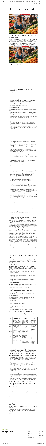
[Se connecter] (41, 2)
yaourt (31, 127)
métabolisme (21, 161)
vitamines (26, 116)
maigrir (17, 95)
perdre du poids (13, 94)
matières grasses (13, 81)
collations (15, 105)
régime (34, 409)
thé (20, 322)
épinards (22, 113)
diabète (35, 248)
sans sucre (12, 99)
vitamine (21, 84)
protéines (30, 100)
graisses (30, 75)
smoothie (15, 325)
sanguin (33, 186)
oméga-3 (24, 196)
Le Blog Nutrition (4, 2)
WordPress (42, 443)
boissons (31, 144)
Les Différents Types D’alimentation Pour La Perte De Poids (22, 36)
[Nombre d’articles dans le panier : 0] (43, 2)
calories (22, 112)
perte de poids (27, 68)
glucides (32, 122)
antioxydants (30, 176)
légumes (21, 103)
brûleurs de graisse (12, 404)
